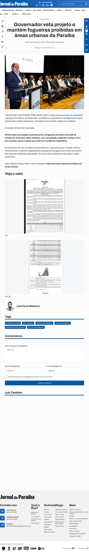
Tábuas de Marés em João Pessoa (78, 512)
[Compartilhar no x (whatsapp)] (2, 26)
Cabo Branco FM (75, 521)
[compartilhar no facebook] (2, 36)
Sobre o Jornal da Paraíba (78, 518)
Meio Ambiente (49, 532)
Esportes (19, 10)
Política (28, 10)
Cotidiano (47, 524)
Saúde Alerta (59, 519)
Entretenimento (48, 10)
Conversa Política (61, 512)
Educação (47, 517)
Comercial (73, 528)
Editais (77, 10)
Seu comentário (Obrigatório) (16, 346)
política (15, 14)
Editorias (68, 10)
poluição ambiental (63, 323)
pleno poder (26, 14)
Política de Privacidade (77, 533)
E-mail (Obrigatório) (54, 366)
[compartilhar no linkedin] (2, 42)
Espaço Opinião (75, 536)
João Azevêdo (28, 323)
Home (6, 14)
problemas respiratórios (15, 327)
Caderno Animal (61, 509)
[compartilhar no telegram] (2, 31)
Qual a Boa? (37, 10)
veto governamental (36, 327)
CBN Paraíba (74, 523)
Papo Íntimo (59, 526)
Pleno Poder (59, 514)
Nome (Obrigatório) (12, 366)
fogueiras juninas (13, 323)
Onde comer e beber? (36, 519)
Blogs (59, 10)
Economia (47, 514)
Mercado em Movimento (59, 522)
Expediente (73, 526)
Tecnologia (48, 529)
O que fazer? (35, 516)
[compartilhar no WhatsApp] (2, 21)
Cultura (46, 512)
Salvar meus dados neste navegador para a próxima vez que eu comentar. (30, 376)
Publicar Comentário (44, 383)
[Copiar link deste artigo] (2, 47)
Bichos (46, 509)
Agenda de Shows (35, 513)
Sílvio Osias (59, 517)
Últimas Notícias (8, 10)
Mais (83, 10)
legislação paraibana (44, 323)
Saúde (46, 527)
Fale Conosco (74, 531)
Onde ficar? (35, 523)
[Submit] (86, 4)
